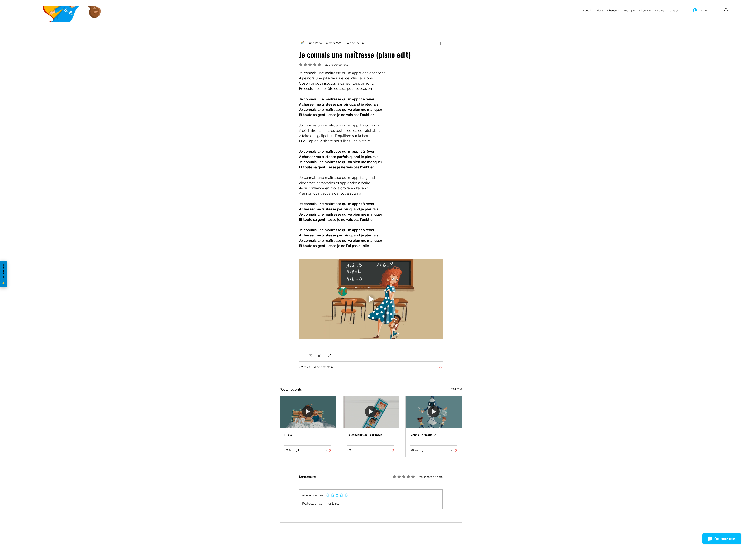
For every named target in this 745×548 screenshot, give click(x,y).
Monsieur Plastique (423, 434)
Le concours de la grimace (364, 434)
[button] (728, 9)
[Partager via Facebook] (301, 355)
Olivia (288, 434)
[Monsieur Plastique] (434, 412)
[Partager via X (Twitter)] (310, 355)
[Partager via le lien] (329, 355)
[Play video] (371, 299)
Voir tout (456, 388)
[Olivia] (308, 412)
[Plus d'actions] (440, 43)
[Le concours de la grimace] (371, 412)
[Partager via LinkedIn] (320, 355)
